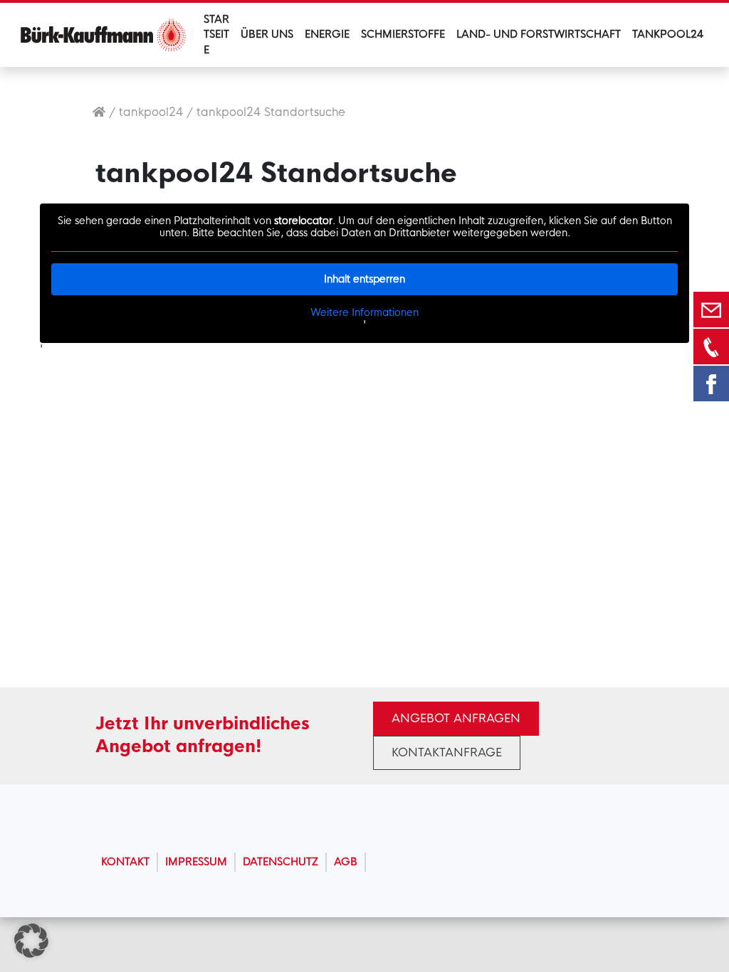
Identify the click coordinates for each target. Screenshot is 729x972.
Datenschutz (280, 861)
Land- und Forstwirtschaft (538, 34)
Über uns (267, 34)
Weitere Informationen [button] (364, 313)
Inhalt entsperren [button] (364, 279)
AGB (345, 861)
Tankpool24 (667, 34)
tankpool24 (151, 112)
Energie (327, 34)
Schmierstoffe (403, 34)
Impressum (196, 861)
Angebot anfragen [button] (456, 718)
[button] (31, 940)
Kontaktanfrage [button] (447, 752)
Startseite (216, 34)
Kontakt (125, 861)
